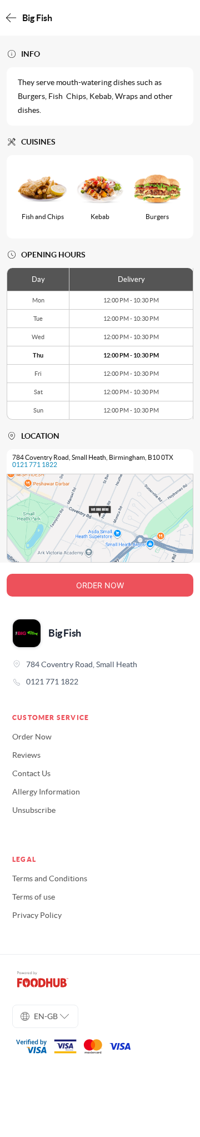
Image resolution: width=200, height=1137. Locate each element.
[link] (100, 681)
